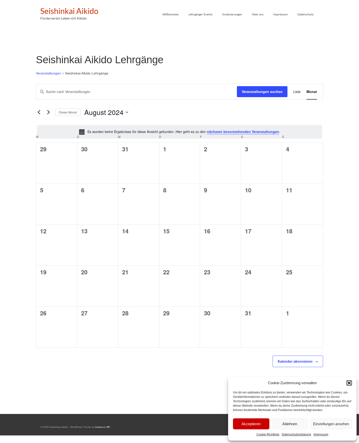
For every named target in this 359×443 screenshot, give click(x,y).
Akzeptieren (251, 424)
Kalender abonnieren (295, 361)
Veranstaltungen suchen (262, 91)
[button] (349, 383)
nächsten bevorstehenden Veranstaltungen (243, 131)
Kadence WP (102, 427)
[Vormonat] (39, 112)
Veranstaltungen (48, 73)
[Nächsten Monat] (48, 112)
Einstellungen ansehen (331, 424)
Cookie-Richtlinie (267, 434)
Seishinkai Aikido (69, 11)
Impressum (321, 434)
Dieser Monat (68, 112)
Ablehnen (289, 424)
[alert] (179, 132)
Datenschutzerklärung (296, 434)
